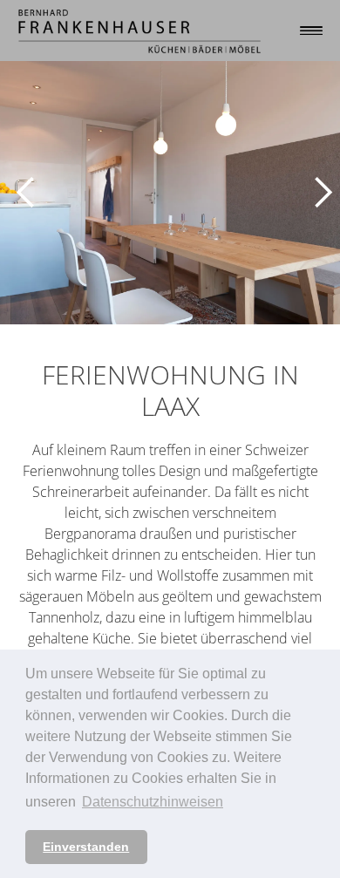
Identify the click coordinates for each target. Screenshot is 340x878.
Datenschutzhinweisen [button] (152, 801)
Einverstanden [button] (86, 847)
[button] (22, 192)
